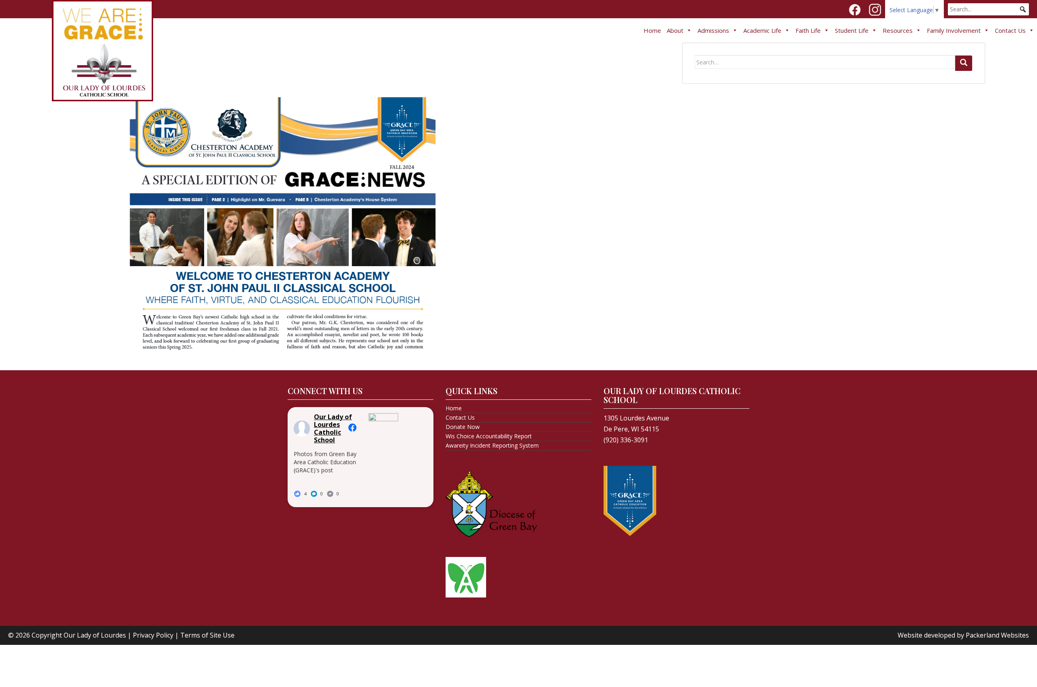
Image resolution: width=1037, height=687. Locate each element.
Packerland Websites (997, 635)
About (675, 30)
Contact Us (1010, 30)
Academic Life (762, 30)
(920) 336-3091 (626, 439)
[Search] (964, 63)
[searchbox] (988, 9)
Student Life (851, 30)
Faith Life (808, 30)
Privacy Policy (153, 635)
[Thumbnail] (283, 223)
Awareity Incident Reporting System (492, 445)
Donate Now (463, 427)
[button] (1023, 9)
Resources (898, 30)
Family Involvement (954, 30)
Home (652, 30)
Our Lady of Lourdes (95, 635)
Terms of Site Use (207, 635)
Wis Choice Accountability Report (489, 436)
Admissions (713, 30)
